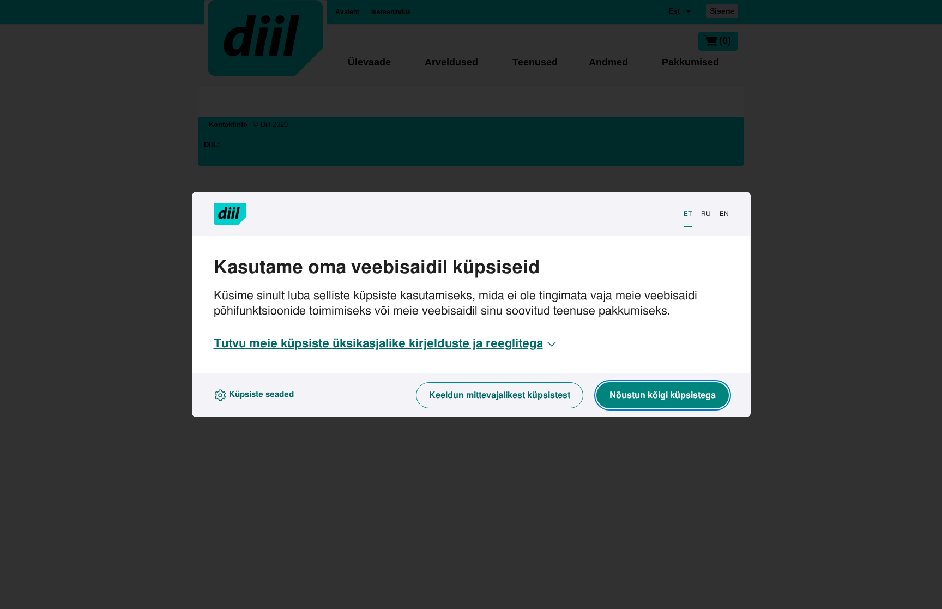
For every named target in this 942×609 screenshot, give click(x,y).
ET (688, 213)
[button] (386, 344)
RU (706, 213)
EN (724, 213)
